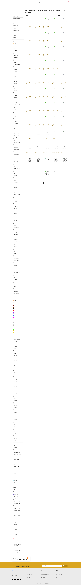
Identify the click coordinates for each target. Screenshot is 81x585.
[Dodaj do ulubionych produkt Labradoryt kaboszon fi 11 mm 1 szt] (50, 157)
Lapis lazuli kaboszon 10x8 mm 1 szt (38, 178)
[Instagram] (14, 579)
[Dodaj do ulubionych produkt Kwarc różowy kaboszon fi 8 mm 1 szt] (50, 170)
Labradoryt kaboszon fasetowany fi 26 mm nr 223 (29, 138)
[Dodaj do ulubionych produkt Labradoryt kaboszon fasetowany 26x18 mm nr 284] (67, 32)
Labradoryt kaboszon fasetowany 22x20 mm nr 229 (29, 26)
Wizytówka (43, 577)
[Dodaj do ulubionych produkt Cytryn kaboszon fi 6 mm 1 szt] (67, 170)
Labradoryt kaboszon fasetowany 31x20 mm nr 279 (47, 82)
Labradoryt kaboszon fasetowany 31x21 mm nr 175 (55, 82)
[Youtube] (15, 579)
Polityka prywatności (30, 574)
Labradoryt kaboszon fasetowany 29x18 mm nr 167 (64, 54)
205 (66, 15)
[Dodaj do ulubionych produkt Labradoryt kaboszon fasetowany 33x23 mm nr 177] (32, 101)
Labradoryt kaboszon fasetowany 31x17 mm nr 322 (38, 82)
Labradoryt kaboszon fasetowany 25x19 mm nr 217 (38, 40)
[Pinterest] (18, 579)
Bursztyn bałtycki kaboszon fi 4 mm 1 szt (46, 138)
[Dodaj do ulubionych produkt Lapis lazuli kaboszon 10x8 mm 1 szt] (41, 170)
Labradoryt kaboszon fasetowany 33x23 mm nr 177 (29, 110)
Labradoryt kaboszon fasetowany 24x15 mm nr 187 (47, 26)
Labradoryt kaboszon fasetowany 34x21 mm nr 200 (38, 124)
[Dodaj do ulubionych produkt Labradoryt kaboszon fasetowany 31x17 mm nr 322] (41, 74)
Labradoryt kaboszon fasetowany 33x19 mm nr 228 (64, 96)
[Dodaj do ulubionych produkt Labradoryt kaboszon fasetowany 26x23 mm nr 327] (32, 46)
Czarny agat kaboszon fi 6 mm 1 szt (65, 152)
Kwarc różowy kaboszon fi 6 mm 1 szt (47, 152)
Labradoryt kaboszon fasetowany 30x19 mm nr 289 (38, 68)
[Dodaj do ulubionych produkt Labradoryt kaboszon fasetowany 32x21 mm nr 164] (59, 87)
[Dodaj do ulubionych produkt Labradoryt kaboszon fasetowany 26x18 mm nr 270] (59, 32)
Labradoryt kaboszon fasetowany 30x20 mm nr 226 (56, 68)
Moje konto (57, 572)
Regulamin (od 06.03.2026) (31, 572)
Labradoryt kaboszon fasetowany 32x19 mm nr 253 (38, 96)
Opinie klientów (43, 575)
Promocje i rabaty (59, 575)
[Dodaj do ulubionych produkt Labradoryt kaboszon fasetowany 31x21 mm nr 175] (59, 74)
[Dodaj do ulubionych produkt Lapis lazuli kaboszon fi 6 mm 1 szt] (41, 129)
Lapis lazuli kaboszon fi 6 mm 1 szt (38, 138)
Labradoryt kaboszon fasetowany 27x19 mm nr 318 (38, 54)
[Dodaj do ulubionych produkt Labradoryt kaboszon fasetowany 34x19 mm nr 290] (41, 101)
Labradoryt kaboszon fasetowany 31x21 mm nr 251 (64, 82)
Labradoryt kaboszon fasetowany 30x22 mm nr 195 (29, 82)
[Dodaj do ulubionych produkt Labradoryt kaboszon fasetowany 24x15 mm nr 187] (50, 18)
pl (54, 2)
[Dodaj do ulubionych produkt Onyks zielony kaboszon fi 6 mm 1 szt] (32, 157)
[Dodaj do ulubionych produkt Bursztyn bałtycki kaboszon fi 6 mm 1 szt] (67, 157)
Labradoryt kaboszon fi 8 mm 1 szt (55, 138)
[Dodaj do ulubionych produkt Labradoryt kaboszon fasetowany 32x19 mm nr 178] (32, 87)
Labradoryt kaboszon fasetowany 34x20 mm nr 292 (56, 110)
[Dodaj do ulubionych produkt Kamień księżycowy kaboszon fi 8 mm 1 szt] (59, 143)
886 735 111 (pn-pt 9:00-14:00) (17, 576)
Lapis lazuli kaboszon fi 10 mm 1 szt (56, 165)
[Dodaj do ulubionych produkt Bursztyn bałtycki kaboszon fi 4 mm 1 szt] (50, 129)
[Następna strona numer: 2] (68, 15)
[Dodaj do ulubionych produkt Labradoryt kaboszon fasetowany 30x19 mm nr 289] (41, 60)
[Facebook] (12, 579)
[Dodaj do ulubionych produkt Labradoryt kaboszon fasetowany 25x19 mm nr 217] (41, 32)
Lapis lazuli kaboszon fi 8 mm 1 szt (29, 152)
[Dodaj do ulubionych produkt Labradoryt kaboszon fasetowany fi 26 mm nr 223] (32, 129)
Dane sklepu (43, 572)
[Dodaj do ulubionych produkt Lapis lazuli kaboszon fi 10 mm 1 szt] (59, 157)
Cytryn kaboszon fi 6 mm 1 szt (65, 178)
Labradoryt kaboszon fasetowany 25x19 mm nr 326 (47, 40)
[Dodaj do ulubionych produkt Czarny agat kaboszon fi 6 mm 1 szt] (67, 143)
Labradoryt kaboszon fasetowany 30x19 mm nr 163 (29, 68)
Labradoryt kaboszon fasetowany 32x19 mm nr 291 (47, 96)
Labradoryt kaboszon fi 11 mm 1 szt (47, 165)
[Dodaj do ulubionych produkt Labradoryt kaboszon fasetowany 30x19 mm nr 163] (32, 60)
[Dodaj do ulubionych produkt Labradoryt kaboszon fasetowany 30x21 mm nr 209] (67, 60)
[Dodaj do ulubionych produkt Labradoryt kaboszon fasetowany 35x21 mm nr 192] (59, 116)
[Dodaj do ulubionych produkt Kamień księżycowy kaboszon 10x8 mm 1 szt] (32, 170)
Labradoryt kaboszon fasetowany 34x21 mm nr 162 (29, 124)
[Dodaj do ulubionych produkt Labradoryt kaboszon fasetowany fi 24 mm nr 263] (67, 116)
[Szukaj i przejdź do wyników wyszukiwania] (49, 2)
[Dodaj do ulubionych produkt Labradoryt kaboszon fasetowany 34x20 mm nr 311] (67, 101)
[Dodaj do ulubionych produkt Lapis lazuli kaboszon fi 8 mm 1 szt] (32, 143)
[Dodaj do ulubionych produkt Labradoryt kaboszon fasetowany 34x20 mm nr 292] (59, 101)
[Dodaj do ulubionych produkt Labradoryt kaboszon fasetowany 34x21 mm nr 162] (32, 116)
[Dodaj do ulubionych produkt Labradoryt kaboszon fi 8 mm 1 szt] (59, 129)
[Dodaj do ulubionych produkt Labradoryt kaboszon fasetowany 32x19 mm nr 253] (41, 87)
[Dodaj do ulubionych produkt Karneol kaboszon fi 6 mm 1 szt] (59, 170)
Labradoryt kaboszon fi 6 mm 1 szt (64, 138)
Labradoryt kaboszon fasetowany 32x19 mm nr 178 (29, 96)
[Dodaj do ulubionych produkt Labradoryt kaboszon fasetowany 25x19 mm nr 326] (50, 32)
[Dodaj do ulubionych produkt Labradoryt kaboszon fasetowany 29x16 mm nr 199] (59, 46)
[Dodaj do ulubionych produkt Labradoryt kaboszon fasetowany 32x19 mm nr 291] (50, 87)
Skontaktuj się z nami (59, 574)
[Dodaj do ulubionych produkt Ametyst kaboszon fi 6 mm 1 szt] (41, 143)
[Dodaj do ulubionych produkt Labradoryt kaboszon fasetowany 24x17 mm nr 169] (59, 18)
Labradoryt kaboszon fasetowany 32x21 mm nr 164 (55, 96)
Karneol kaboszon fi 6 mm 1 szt (56, 178)
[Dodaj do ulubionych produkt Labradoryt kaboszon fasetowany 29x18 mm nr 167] (67, 46)
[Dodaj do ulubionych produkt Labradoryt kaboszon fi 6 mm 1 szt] (67, 129)
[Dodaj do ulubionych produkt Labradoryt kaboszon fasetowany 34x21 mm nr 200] (41, 116)
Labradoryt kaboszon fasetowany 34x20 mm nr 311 (64, 110)
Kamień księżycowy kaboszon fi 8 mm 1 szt (55, 152)
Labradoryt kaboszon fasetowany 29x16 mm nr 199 (55, 54)
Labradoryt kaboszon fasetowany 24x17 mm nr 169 (55, 26)
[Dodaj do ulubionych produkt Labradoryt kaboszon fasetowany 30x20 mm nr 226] (59, 60)
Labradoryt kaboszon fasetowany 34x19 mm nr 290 (38, 110)
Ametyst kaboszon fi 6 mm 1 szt (38, 152)
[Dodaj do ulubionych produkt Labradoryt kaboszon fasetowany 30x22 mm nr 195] (32, 74)
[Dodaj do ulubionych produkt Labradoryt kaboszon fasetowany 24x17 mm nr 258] (67, 18)
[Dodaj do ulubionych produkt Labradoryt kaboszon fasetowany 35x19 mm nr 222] (50, 116)
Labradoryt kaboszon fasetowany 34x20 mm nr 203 (47, 110)
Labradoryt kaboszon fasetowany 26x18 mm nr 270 (55, 40)
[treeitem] (18, 13)
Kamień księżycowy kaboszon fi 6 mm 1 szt (38, 165)
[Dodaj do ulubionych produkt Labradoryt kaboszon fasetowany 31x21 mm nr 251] (67, 74)
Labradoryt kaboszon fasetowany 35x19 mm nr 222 (47, 124)
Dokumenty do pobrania (45, 574)
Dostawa (28, 577)
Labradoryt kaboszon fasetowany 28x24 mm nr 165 (47, 54)
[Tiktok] (17, 579)
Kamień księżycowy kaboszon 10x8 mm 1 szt (29, 178)
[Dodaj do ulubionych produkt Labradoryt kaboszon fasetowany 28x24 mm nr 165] (50, 46)
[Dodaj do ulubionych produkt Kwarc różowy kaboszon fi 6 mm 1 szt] (50, 143)
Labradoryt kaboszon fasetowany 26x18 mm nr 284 (64, 40)
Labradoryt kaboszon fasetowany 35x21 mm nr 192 (55, 124)
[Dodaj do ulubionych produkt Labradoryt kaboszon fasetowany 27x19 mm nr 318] (41, 46)
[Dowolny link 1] (20, 579)
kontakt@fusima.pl (15, 575)
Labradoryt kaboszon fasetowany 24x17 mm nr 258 (64, 26)
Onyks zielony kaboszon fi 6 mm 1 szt (29, 165)
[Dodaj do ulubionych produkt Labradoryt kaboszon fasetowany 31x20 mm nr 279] (50, 74)
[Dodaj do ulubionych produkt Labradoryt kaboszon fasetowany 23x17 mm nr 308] (41, 18)
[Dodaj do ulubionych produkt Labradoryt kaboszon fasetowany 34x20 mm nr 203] (50, 101)
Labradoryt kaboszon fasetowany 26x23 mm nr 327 (29, 54)
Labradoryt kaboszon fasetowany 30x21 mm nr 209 (64, 68)
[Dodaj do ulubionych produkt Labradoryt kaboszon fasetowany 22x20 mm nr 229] (32, 18)
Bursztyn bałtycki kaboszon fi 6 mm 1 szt (64, 165)
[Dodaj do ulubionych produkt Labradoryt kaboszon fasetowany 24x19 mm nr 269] (32, 32)
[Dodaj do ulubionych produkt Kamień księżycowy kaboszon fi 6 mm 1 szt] (41, 157)
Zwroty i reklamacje (30, 578)
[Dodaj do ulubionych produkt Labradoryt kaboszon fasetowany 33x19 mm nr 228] (67, 87)
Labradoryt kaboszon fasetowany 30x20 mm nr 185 (47, 68)
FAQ (56, 578)
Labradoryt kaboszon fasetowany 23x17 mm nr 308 (38, 26)
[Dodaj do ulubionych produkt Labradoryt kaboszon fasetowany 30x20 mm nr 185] (50, 60)
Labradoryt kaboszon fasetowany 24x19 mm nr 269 (29, 40)
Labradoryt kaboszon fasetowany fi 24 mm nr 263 (64, 124)
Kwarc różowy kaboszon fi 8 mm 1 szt (47, 178)
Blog (56, 577)
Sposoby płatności (30, 575)
